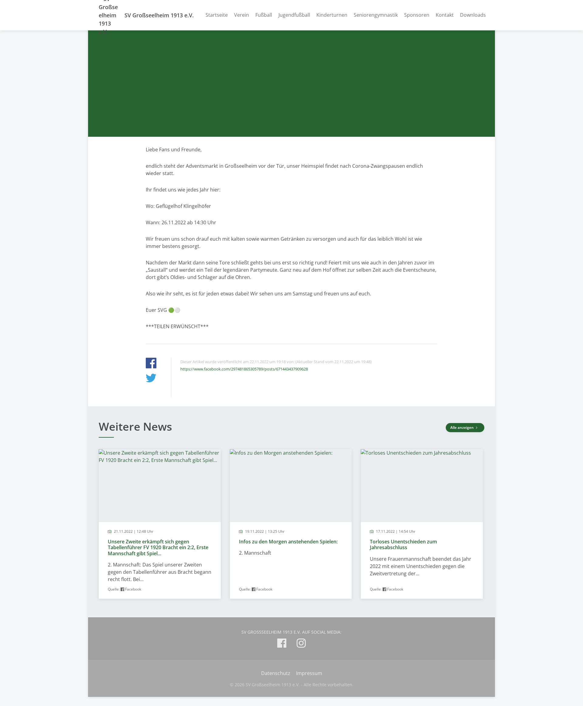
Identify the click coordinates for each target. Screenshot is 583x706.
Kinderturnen (331, 15)
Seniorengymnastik (376, 15)
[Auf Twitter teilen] (151, 379)
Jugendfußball (294, 15)
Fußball (263, 15)
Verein (241, 15)
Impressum (309, 673)
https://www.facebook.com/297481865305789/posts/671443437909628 (244, 369)
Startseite (217, 15)
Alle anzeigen (462, 427)
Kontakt (445, 15)
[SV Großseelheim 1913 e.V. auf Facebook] (281, 644)
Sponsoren (416, 15)
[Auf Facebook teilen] (151, 364)
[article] (160, 524)
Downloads (473, 15)
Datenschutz (275, 673)
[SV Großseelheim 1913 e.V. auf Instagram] (301, 644)
